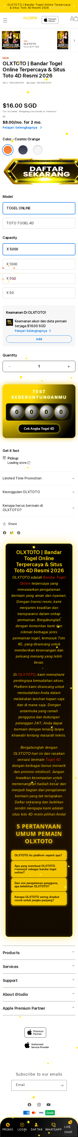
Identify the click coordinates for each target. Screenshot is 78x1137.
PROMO (7, 1129)
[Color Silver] (37, 150)
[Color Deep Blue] (23, 150)
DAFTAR (36, 1129)
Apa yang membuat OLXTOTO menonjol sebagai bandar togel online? (35, 869)
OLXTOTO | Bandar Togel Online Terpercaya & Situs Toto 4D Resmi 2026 (39, 6)
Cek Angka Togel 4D (39, 428)
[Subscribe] (62, 1085)
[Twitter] (13, 534)
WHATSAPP (53, 1129)
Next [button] (74, 6)
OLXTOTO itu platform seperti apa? (38, 855)
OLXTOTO (27, 674)
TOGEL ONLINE (18, 208)
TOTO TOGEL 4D (20, 223)
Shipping (24, 111)
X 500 (11, 278)
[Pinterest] (20, 534)
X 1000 (11, 264)
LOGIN (22, 1129)
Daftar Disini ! (59, 7)
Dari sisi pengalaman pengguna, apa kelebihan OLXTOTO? (36, 884)
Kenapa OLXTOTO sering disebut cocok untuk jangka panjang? (37, 898)
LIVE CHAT (68, 1129)
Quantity (10, 355)
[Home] (30, 18)
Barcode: (31, 82)
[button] (5, 20)
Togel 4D (53, 759)
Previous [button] (4, 6)
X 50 (10, 293)
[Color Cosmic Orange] (8, 150)
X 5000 (12, 249)
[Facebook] (6, 534)
